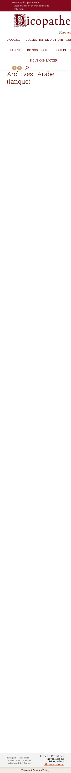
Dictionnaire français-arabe (33, 191)
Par (20, 196)
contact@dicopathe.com (25, 2)
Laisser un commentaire (22, 199)
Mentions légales (23, 760)
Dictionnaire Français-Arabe (34, 682)
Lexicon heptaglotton (28, 512)
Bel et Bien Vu (24, 762)
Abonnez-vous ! (54, 764)
